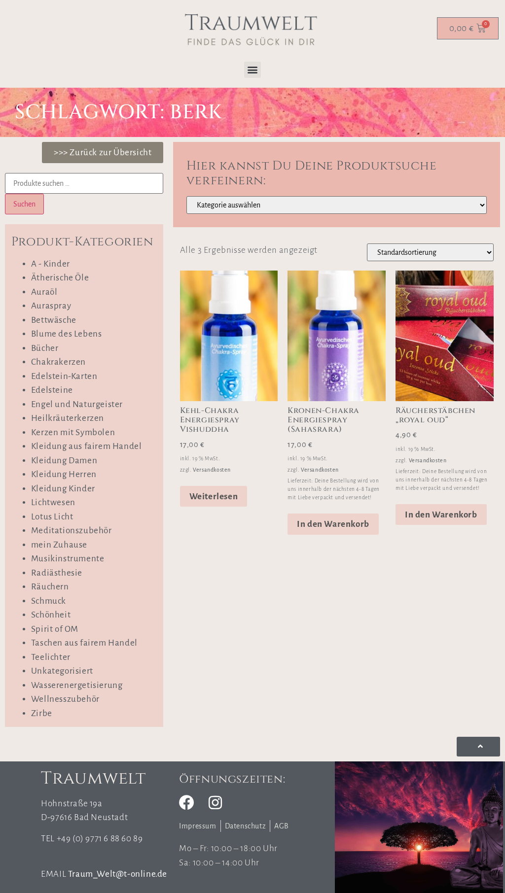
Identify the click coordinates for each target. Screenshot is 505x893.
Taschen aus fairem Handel (84, 643)
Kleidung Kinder (63, 488)
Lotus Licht (52, 516)
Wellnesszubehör (65, 699)
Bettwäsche (53, 320)
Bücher (45, 348)
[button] (252, 70)
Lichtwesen (53, 502)
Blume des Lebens (66, 334)
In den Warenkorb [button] (333, 524)
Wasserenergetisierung (77, 685)
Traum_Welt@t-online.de (117, 874)
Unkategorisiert (62, 671)
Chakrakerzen (58, 362)
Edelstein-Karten (64, 376)
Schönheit (51, 614)
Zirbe (41, 713)
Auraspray (51, 305)
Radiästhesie (56, 573)
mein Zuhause (59, 545)
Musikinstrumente (68, 558)
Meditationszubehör (71, 530)
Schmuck (48, 601)
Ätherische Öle (60, 277)
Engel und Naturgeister (77, 404)
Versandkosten (212, 470)
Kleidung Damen (64, 460)
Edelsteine (52, 390)
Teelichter (51, 657)
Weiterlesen (213, 496)
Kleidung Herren (64, 474)
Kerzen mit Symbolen (73, 432)
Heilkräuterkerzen (67, 418)
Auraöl (44, 292)
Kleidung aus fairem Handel (86, 446)
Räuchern (50, 586)
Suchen (24, 204)
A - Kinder (50, 264)
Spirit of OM (54, 629)
